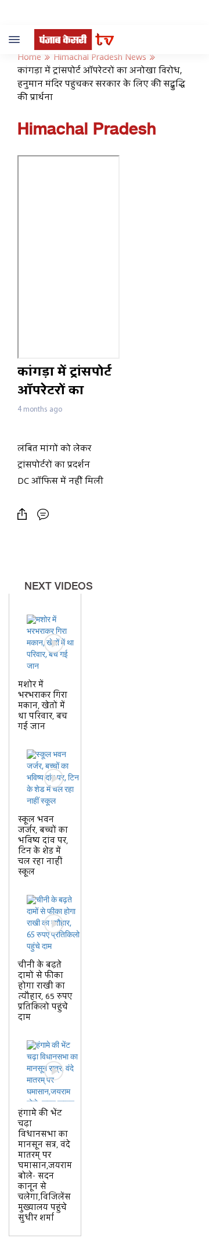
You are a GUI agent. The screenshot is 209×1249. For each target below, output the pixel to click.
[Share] (25, 514)
